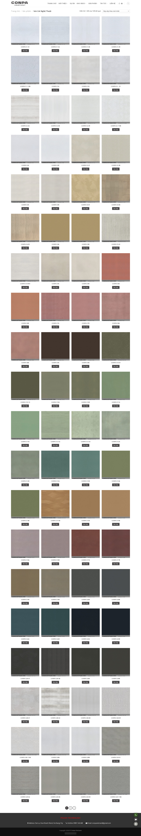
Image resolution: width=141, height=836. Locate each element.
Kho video (81, 3)
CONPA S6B (25, 323)
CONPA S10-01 (116, 363)
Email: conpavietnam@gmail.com (99, 823)
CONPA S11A (116, 402)
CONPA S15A (86, 520)
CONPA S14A (116, 481)
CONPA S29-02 (25, 797)
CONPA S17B (116, 560)
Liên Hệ (112, 3)
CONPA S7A (55, 323)
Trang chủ (15, 11)
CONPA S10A (55, 402)
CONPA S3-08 (116, 165)
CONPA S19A (25, 599)
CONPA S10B (85, 402)
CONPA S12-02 (55, 442)
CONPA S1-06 (85, 47)
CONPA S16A (25, 560)
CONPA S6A (116, 284)
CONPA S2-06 (55, 126)
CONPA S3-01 (85, 165)
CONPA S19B (55, 599)
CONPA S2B (55, 165)
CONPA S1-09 (116, 47)
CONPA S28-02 (55, 718)
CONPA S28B (85, 757)
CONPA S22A (25, 639)
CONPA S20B (116, 599)
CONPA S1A (55, 86)
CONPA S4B (85, 244)
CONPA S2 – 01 (116, 86)
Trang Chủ (51, 3)
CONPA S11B (25, 442)
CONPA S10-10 (25, 402)
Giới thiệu (62, 3)
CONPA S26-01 (25, 678)
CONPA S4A (55, 244)
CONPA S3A (25, 205)
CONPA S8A (116, 323)
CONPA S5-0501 (25, 284)
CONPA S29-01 (116, 757)
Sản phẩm (92, 3)
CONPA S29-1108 (115, 797)
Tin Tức (103, 3)
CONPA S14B (25, 520)
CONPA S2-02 (25, 126)
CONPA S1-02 (55, 47)
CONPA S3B (55, 205)
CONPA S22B (55, 639)
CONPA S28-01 (25, 718)
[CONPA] (19, 3)
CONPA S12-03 (85, 442)
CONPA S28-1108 (25, 757)
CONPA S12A (116, 442)
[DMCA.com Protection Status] (70, 833)
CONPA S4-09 (25, 244)
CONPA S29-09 (85, 797)
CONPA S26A (86, 678)
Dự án (72, 3)
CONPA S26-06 (55, 678)
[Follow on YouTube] (121, 3)
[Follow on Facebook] (119, 3)
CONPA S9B (85, 363)
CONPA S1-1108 (25, 86)
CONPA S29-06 (55, 797)
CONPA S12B (25, 481)
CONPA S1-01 (25, 47)
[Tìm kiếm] (128, 3)
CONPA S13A (55, 481)
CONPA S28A (55, 757)
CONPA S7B (85, 323)
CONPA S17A (86, 560)
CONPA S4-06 (116, 205)
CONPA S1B (85, 86)
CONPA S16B (55, 560)
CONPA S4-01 (85, 205)
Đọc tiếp (25, 50)
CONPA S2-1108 (116, 126)
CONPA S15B (116, 520)
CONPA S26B (116, 678)
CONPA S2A (25, 165)
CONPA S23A (86, 639)
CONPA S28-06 (85, 718)
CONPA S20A (86, 599)
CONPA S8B (25, 363)
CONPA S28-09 (116, 718)
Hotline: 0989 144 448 (75, 823)
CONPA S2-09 (85, 126)
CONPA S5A (55, 284)
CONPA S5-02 (116, 244)
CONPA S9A (55, 363)
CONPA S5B (85, 284)
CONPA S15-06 (55, 520)
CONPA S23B (116, 639)
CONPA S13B (85, 481)
